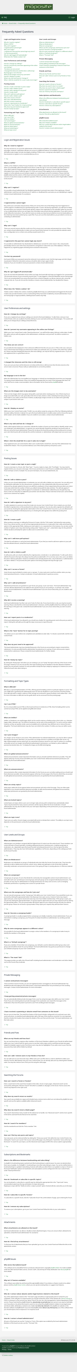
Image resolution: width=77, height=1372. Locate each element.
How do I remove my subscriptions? (50, 105)
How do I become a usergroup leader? (51, 49)
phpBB (55, 382)
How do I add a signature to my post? (15, 90)
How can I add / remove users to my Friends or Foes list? (55, 76)
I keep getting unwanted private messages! (52, 63)
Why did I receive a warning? (12, 101)
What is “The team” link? (46, 55)
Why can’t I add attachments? (13, 99)
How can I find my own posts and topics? (51, 91)
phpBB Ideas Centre (19, 1285)
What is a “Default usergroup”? (48, 53)
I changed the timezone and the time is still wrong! (19, 71)
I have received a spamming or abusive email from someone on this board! (54, 66)
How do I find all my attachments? (49, 114)
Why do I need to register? (12, 42)
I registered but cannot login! (13, 48)
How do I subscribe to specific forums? (51, 104)
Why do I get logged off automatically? (15, 55)
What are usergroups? (46, 46)
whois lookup (66, 1298)
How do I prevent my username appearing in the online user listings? (20, 66)
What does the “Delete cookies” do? (15, 57)
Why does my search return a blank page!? (52, 88)
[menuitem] (4, 17)
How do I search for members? (48, 90)
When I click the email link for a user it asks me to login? (20, 80)
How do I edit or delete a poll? (13, 96)
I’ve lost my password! (10, 53)
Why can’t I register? (10, 46)
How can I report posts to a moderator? (16, 103)
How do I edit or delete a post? (13, 88)
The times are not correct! (12, 69)
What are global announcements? (14, 123)
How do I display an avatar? (12, 76)
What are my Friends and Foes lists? (50, 74)
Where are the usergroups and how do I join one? (54, 48)
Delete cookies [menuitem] (8, 1355)
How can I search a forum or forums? (50, 84)
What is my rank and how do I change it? (16, 78)
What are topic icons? (10, 130)
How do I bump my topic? (11, 109)
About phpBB (64, 1269)
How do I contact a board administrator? (51, 128)
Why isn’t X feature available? (48, 122)
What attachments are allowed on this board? (52, 112)
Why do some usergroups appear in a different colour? (55, 51)
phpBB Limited (55, 1268)
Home (4, 1340)
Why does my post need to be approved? (16, 107)
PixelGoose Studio (23, 1348)
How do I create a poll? (11, 92)
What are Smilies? (9, 119)
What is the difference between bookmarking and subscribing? (54, 99)
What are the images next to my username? (17, 74)
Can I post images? (10, 121)
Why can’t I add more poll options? (14, 94)
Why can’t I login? (9, 49)
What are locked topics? (11, 128)
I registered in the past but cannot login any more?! (19, 51)
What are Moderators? (46, 44)
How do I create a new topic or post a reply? (17, 87)
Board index (11, 1340)
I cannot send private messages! (49, 62)
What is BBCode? (9, 115)
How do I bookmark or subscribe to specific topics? (54, 102)
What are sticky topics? (11, 126)
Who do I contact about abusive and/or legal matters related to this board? (55, 125)
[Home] (38, 7)
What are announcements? (12, 124)
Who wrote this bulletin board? (48, 121)
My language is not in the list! (12, 73)
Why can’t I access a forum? (12, 98)
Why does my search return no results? (51, 86)
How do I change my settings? (13, 63)
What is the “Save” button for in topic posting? (18, 105)
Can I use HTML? (9, 117)
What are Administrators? (46, 42)
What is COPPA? (9, 44)
